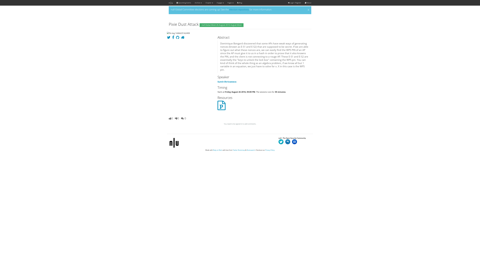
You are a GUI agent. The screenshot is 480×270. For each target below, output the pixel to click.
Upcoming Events (184, 3)
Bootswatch (251, 150)
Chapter (209, 3)
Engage (219, 3)
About (308, 3)
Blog (240, 3)
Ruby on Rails (217, 150)
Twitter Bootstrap (239, 150)
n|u (171, 2)
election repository (239, 9)
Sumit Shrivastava (227, 81)
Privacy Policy (270, 150)
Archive (197, 3)
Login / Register (295, 3)
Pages (230, 3)
